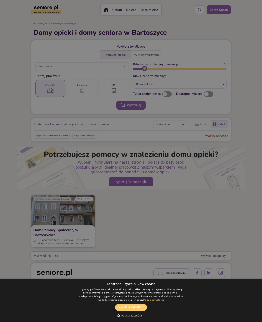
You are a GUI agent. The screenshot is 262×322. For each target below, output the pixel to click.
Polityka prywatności (154, 299)
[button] (131, 315)
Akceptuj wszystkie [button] (131, 307)
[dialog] (131, 300)
